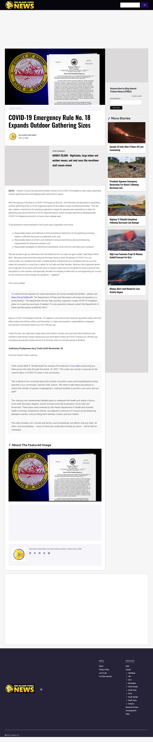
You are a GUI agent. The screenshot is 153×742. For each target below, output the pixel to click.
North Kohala (133, 687)
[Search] (144, 4)
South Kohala (133, 697)
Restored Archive (132, 707)
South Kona (132, 700)
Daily (127, 666)
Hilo (129, 676)
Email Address (116, 98)
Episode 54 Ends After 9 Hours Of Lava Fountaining (126, 148)
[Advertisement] (76, 29)
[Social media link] (30, 553)
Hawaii (128, 670)
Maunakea (132, 683)
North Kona (132, 690)
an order (76, 366)
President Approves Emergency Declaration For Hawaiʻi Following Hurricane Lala (124, 184)
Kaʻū (129, 680)
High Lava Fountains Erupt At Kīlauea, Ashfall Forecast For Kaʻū (126, 255)
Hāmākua (131, 673)
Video (128, 714)
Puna (130, 693)
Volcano (131, 704)
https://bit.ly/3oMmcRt (22, 297)
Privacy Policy (104, 670)
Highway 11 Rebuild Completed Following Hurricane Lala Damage (124, 221)
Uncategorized (131, 711)
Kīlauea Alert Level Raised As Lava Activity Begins (125, 290)
